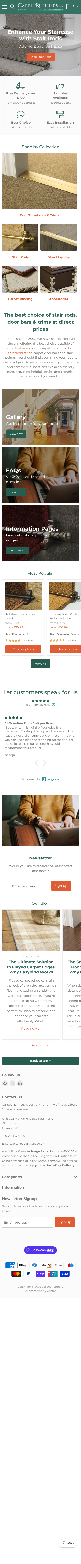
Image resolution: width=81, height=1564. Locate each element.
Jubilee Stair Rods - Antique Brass (65, 616)
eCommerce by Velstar (40, 1291)
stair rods (26, 348)
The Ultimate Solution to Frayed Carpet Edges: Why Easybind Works (31, 967)
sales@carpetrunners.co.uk (24, 1143)
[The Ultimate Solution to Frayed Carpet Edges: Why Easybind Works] (31, 930)
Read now (29, 1029)
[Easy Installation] (60, 120)
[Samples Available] (60, 93)
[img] (40, 701)
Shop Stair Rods (40, 56)
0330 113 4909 (15, 1136)
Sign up (61, 886)
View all (40, 664)
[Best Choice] (20, 120)
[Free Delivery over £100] (20, 93)
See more (38, 1045)
